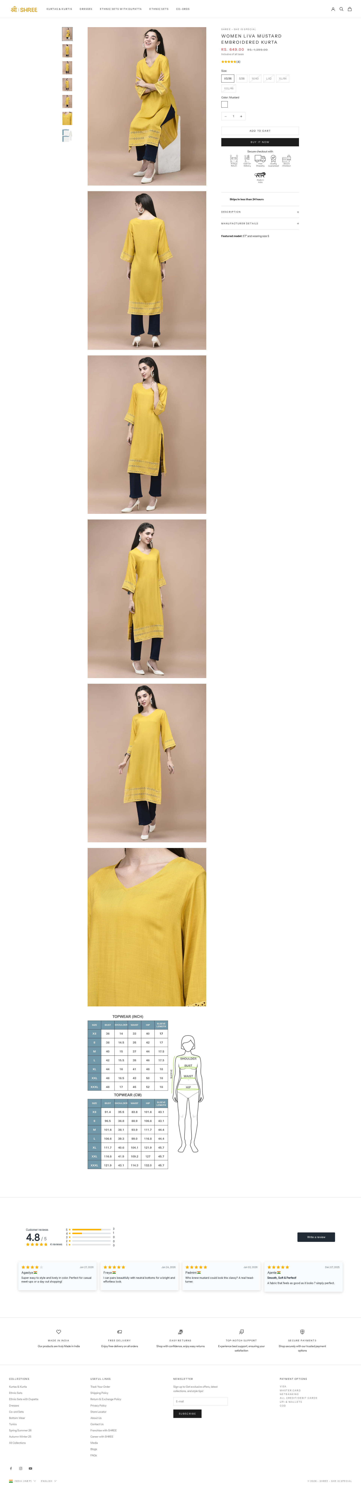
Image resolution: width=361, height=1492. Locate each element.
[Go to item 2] (67, 51)
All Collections (17, 1443)
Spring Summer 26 (20, 1430)
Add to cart (260, 130)
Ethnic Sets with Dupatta (121, 9)
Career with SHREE (101, 1436)
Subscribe (187, 1413)
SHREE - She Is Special (238, 29)
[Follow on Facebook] (11, 1468)
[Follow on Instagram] (21, 1468)
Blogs (93, 1449)
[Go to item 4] (67, 85)
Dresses (86, 9)
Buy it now (260, 142)
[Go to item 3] (67, 68)
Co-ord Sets (16, 1411)
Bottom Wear (17, 1418)
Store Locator (98, 1411)
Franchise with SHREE (103, 1430)
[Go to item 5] (67, 101)
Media (94, 1443)
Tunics (13, 1424)
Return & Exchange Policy (105, 1399)
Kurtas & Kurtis (59, 9)
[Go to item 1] (67, 34)
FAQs (93, 1455)
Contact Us (97, 1424)
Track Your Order (100, 1386)
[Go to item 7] (67, 135)
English (46, 1481)
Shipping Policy (99, 1393)
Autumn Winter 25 (20, 1436)
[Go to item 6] (67, 118)
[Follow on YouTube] (30, 1468)
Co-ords (183, 9)
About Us (96, 1418)
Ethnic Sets (159, 9)
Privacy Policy (98, 1405)
